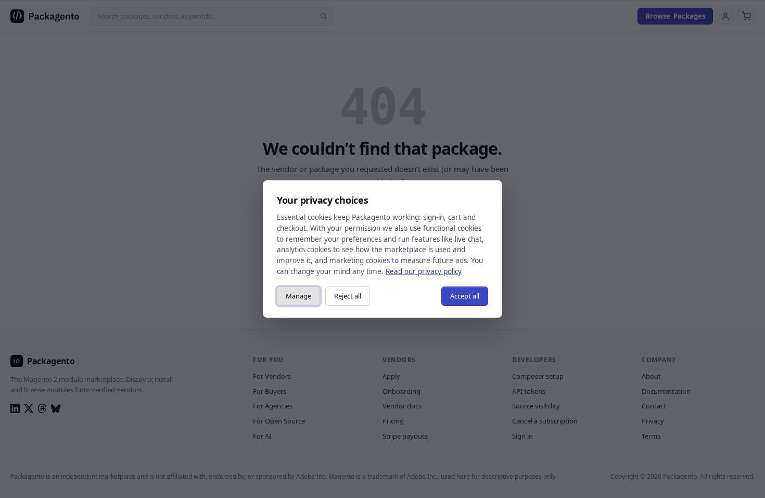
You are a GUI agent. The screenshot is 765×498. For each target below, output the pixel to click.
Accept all (464, 296)
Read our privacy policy (424, 271)
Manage (298, 296)
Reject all (347, 296)
